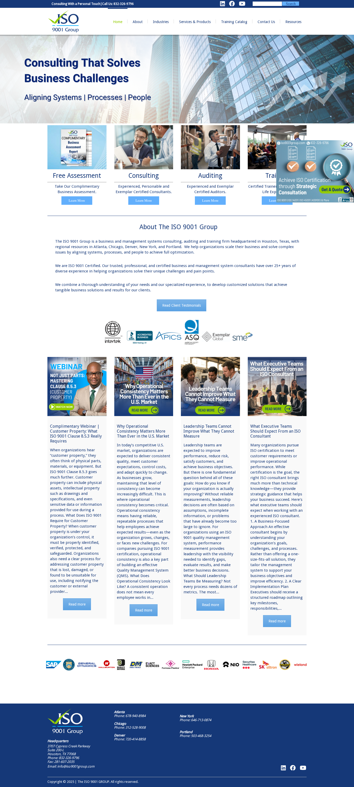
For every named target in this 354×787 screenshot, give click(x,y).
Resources (293, 22)
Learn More (77, 200)
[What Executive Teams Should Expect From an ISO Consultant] (277, 386)
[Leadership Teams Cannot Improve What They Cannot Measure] (210, 386)
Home (117, 22)
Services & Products (195, 22)
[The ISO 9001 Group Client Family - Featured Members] (177, 665)
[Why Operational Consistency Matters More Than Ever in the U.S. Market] (143, 386)
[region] (315, 171)
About (138, 22)
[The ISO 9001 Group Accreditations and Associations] (178, 332)
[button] (315, 171)
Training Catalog (234, 22)
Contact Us (266, 22)
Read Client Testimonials (181, 305)
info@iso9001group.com (75, 766)
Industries (161, 22)
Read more (77, 604)
